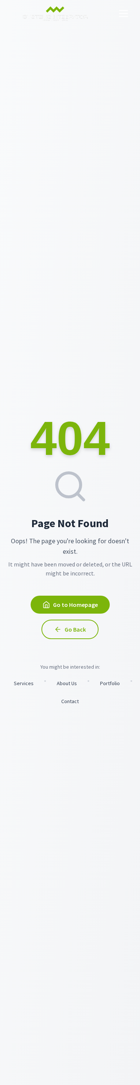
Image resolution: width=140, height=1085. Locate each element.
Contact (70, 701)
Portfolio (110, 683)
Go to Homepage (75, 604)
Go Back (75, 629)
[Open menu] (123, 13)
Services (24, 683)
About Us (67, 683)
